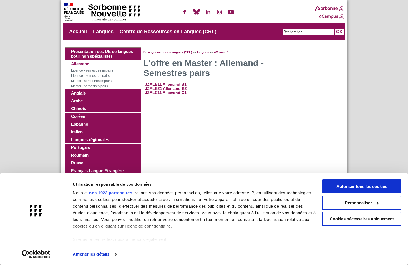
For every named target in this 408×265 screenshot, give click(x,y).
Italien (77, 131)
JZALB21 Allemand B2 (166, 88)
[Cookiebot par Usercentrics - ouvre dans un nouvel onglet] (36, 254)
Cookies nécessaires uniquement (362, 218)
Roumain (80, 155)
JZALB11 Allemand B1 (166, 84)
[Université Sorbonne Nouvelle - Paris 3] (102, 12)
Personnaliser (358, 202)
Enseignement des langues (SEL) (167, 52)
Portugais (80, 147)
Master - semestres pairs (89, 86)
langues (203, 52)
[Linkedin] (208, 14)
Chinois (78, 108)
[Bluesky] (196, 14)
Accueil (78, 31)
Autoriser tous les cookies (361, 186)
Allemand (80, 64)
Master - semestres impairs (91, 81)
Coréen (78, 116)
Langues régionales (90, 139)
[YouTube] (231, 14)
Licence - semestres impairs (92, 70)
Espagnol (80, 124)
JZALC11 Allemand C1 (166, 93)
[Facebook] (185, 14)
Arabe (77, 100)
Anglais (78, 93)
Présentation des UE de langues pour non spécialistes (102, 53)
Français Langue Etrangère (97, 170)
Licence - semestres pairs (90, 76)
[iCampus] (329, 16)
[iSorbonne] (329, 8)
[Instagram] (219, 14)
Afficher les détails (91, 254)
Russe (77, 162)
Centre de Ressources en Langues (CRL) (168, 31)
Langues (103, 31)
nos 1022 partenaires (110, 192)
